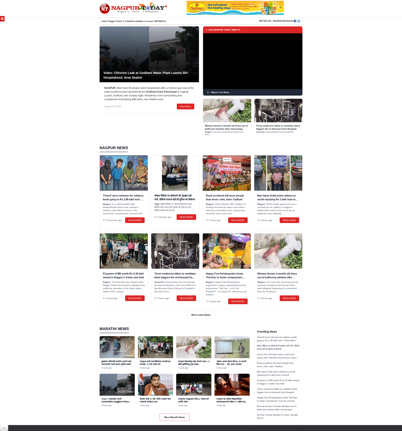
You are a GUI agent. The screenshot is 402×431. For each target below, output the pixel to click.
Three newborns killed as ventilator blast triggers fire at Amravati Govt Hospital (175, 277)
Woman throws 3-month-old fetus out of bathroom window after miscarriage (277, 277)
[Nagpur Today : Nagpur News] (134, 9)
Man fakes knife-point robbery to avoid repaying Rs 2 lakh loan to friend (276, 199)
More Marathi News (174, 417)
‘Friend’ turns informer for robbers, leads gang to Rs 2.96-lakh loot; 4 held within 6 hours (123, 199)
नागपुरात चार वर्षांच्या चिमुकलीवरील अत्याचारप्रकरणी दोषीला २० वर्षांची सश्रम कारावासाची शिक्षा (231, 402)
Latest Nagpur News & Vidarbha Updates (122, 21)
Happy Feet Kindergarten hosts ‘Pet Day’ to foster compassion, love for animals (224, 277)
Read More (185, 106)
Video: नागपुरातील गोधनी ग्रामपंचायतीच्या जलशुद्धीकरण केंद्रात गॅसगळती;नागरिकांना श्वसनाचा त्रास (115, 402)
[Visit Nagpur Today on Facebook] (295, 21)
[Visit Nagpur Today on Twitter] (299, 21)
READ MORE (134, 220)
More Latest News (201, 315)
